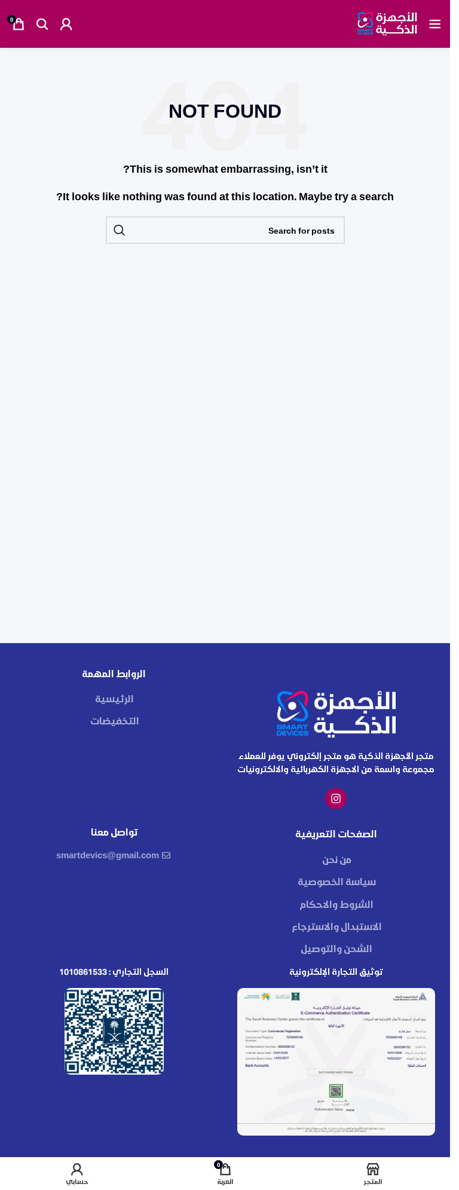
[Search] (42, 24)
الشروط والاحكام (336, 904)
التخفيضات (114, 720)
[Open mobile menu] (435, 24)
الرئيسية (114, 698)
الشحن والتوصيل (336, 948)
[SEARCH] (119, 230)
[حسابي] (66, 24)
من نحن (336, 859)
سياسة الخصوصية (337, 881)
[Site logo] (387, 22)
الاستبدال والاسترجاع (337, 926)
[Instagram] (336, 798)
